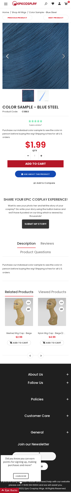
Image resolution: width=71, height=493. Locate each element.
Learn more (21, 476)
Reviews (47, 243)
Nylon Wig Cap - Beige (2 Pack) (53, 333)
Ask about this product (37, 174)
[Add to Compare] (28, 309)
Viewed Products (52, 292)
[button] (25, 490)
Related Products (19, 292)
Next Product (55, 17)
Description (26, 243)
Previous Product (17, 17)
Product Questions (35, 252)
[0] (66, 4)
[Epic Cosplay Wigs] (24, 4)
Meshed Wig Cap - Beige (19, 333)
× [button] (39, 452)
